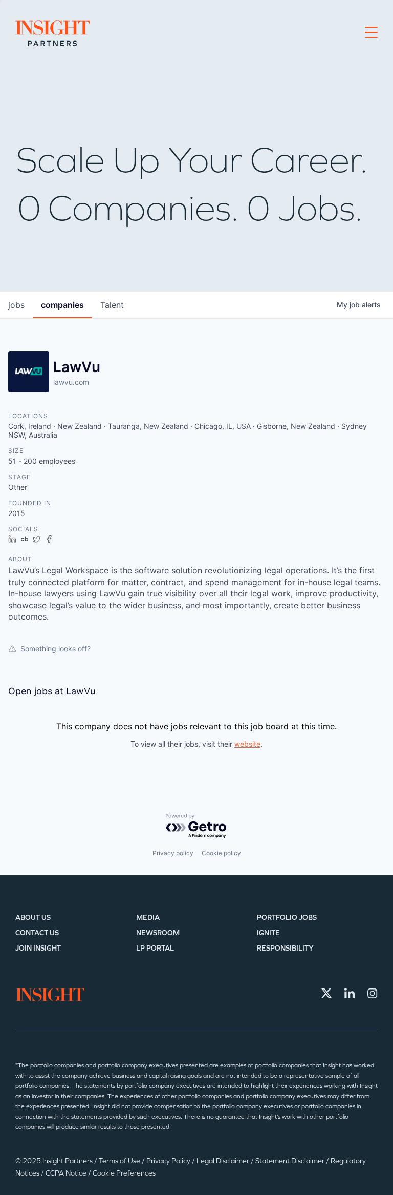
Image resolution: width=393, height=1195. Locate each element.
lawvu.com (71, 382)
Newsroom (158, 933)
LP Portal (155, 948)
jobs (16, 305)
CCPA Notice (67, 1173)
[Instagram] (372, 993)
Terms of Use (120, 1161)
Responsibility (285, 948)
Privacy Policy (169, 1161)
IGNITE (268, 933)
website (247, 743)
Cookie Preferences (124, 1173)
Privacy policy (172, 853)
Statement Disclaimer (290, 1161)
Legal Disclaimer (223, 1161)
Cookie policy (221, 853)
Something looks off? (55, 648)
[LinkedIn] (349, 993)
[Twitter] (326, 993)
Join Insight (38, 948)
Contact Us (37, 933)
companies (62, 305)
